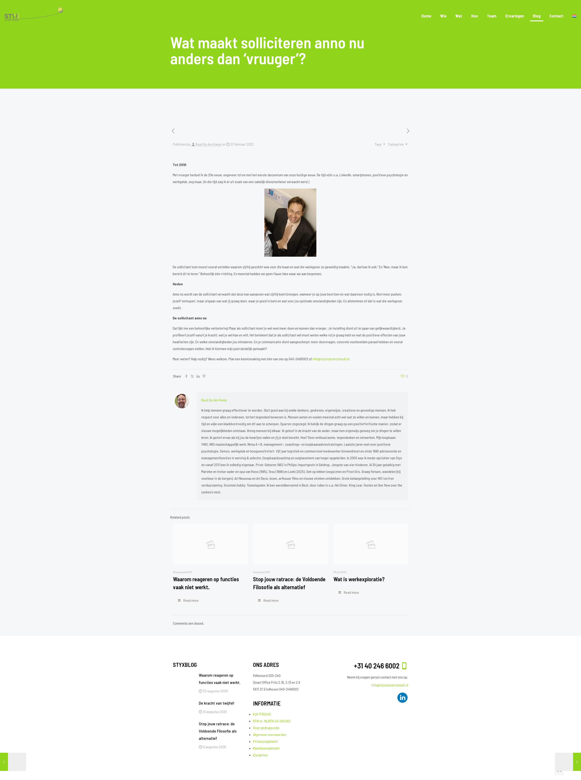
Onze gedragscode (266, 727)
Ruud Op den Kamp (208, 144)
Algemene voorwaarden (269, 734)
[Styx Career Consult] (34, 16)
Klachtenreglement (266, 748)
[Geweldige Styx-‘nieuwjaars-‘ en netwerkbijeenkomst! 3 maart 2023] (568, 762)
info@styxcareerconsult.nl (331, 359)
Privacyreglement (265, 741)
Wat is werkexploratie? (359, 579)
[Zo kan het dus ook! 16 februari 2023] (13, 762)
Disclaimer (260, 755)
